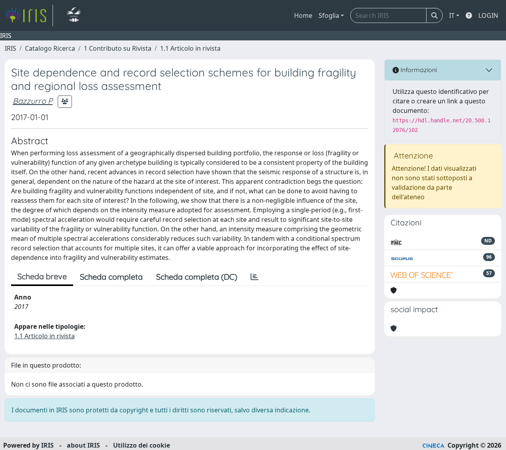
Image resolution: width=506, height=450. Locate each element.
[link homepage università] (73, 15)
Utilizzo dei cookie (141, 445)
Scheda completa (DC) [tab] (196, 277)
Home (303, 15)
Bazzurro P (33, 101)
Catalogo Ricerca (50, 48)
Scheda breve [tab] (42, 276)
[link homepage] (29, 15)
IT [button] (452, 15)
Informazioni (418, 70)
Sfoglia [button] (329, 15)
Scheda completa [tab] (111, 277)
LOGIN (488, 15)
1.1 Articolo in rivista (190, 48)
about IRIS (83, 445)
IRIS (10, 48)
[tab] (254, 277)
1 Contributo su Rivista (117, 48)
